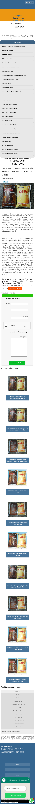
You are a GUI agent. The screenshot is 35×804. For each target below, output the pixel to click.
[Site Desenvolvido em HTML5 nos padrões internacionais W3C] (14, 802)
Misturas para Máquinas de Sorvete (11, 133)
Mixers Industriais (6, 141)
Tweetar (5, 182)
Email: (9, 310)
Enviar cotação (17, 363)
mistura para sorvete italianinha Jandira (17, 554)
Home (17, 764)
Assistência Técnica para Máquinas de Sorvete (13, 46)
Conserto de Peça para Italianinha (10, 63)
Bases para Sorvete (7, 54)
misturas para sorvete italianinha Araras (17, 492)
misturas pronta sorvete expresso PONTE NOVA (17, 649)
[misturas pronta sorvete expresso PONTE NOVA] (17, 634)
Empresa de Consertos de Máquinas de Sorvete (14, 75)
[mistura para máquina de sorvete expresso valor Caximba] (17, 414)
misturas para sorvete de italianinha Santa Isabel (17, 397)
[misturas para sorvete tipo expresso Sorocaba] (17, 665)
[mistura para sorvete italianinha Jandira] (17, 540)
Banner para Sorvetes (7, 50)
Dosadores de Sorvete (7, 71)
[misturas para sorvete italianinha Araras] (17, 477)
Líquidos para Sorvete (7, 87)
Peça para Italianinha (7, 145)
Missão (17, 775)
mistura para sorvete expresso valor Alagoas (17, 523)
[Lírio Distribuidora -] (17, 14)
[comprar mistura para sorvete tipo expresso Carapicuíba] (17, 571)
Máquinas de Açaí (6, 96)
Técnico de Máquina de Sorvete (10, 153)
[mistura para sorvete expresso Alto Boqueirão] (17, 603)
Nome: (8, 303)
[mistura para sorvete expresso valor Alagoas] (17, 508)
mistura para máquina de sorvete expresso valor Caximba (17, 429)
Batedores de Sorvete (7, 58)
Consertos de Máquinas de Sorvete (10, 67)
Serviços (17, 42)
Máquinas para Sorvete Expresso (10, 129)
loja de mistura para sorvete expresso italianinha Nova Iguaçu (17, 460)
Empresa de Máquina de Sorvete (10, 79)
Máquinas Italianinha (7, 116)
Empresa (17, 769)
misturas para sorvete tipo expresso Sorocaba (17, 680)
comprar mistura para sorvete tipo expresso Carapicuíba (17, 586)
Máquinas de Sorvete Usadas (9, 112)
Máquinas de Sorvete (7, 100)
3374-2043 (19, 27)
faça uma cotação (15, 289)
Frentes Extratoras (6, 83)
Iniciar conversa (15, 795)
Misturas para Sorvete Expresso (10, 137)
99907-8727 (19, 24)
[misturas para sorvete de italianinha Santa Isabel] (17, 383)
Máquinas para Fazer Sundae (9, 124)
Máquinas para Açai (7, 120)
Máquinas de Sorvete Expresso (9, 104)
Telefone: (25, 316)
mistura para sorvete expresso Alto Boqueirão (17, 617)
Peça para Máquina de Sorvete (10, 149)
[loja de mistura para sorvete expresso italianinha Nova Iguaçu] (17, 446)
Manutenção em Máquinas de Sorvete (11, 91)
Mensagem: (23, 337)
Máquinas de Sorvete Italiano (9, 108)
